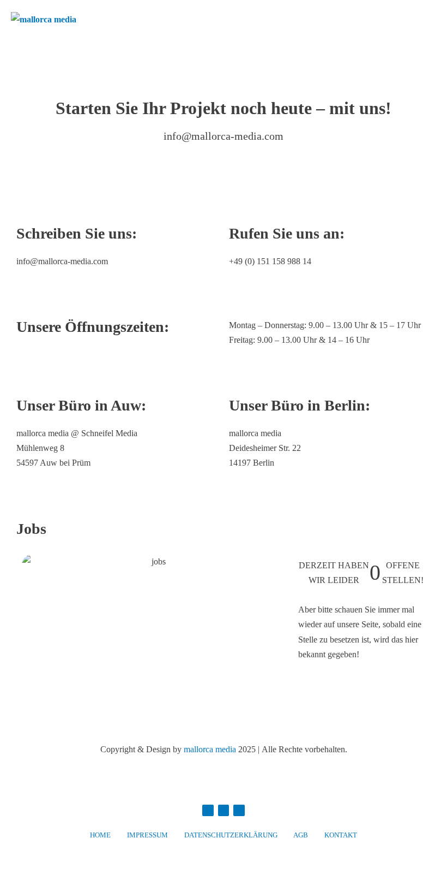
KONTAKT (340, 835)
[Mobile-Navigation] (433, 19)
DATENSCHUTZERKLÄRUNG (230, 835)
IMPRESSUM (147, 835)
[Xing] (239, 810)
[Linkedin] (223, 810)
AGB (300, 835)
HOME (100, 835)
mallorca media (210, 749)
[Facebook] (208, 810)
